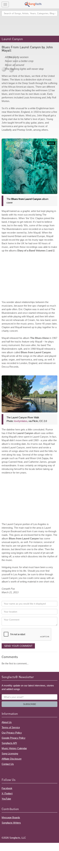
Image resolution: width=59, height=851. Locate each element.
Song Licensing (10, 753)
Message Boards (11, 817)
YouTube (6, 798)
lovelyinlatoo (20, 421)
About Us (7, 722)
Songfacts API (9, 743)
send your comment (18, 645)
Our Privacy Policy (12, 732)
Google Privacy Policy (13, 737)
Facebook (7, 788)
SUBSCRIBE (29, 704)
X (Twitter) (7, 793)
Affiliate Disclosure (11, 758)
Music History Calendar (14, 748)
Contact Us (8, 764)
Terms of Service (11, 727)
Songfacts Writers (11, 822)
